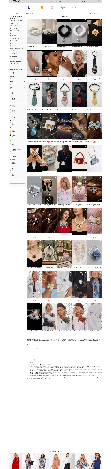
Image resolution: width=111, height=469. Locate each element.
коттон (13, 115)
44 (12, 168)
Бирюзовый (14, 134)
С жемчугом (14, 151)
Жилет (11, 31)
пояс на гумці (14, 161)
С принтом (14, 150)
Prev (28, 19)
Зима (13, 124)
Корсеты (12, 33)
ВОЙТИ (84, 1)
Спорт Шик (12, 18)
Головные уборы (14, 53)
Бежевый (13, 130)
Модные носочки (14, 52)
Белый (13, 129)
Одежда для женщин (19, 13)
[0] (100, 2)
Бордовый (13, 132)
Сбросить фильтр (18, 185)
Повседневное (14, 84)
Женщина (13, 99)
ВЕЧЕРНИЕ (13, 82)
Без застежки (14, 162)
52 (12, 173)
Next (40, 19)
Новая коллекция (15, 78)
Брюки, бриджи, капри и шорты (17, 48)
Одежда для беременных (15, 61)
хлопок (13, 109)
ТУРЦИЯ (13, 72)
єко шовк (13, 107)
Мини (13, 144)
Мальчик (13, 100)
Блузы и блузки (13, 40)
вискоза (13, 111)
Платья (11, 43)
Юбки (11, 47)
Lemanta (13, 93)
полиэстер (13, 110)
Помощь (59, 1)
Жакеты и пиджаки (14, 30)
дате (100, 13)
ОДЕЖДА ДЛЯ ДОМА (14, 63)
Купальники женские (14, 64)
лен (12, 116)
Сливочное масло (15, 137)
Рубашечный (14, 156)
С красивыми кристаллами (16, 149)
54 (12, 174)
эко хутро (13, 106)
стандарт (13, 176)
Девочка (13, 98)
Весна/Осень (14, 122)
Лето (12, 123)
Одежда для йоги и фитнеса (16, 20)
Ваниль (13, 136)
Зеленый (13, 140)
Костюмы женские (14, 35)
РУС (92, 1)
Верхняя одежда (13, 28)
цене (97, 13)
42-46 (13, 175)
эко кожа (13, 117)
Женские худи (13, 37)
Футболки (12, 45)
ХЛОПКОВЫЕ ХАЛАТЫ (14, 23)
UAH (88, 1)
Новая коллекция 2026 (15, 26)
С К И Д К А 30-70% (14, 25)
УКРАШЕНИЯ (26, 13)
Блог (55, 1)
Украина (13, 73)
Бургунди (13, 135)
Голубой (13, 131)
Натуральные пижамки (15, 21)
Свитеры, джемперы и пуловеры (17, 42)
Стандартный (14, 88)
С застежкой (14, 163)
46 (12, 169)
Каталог (50, 1)
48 (12, 170)
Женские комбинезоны (15, 38)
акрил (13, 112)
